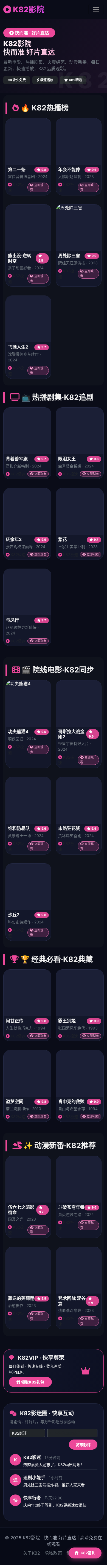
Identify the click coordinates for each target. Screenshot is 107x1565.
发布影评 (83, 1444)
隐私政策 (53, 1553)
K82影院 (27, 9)
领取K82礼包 (32, 1382)
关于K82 (31, 1553)
